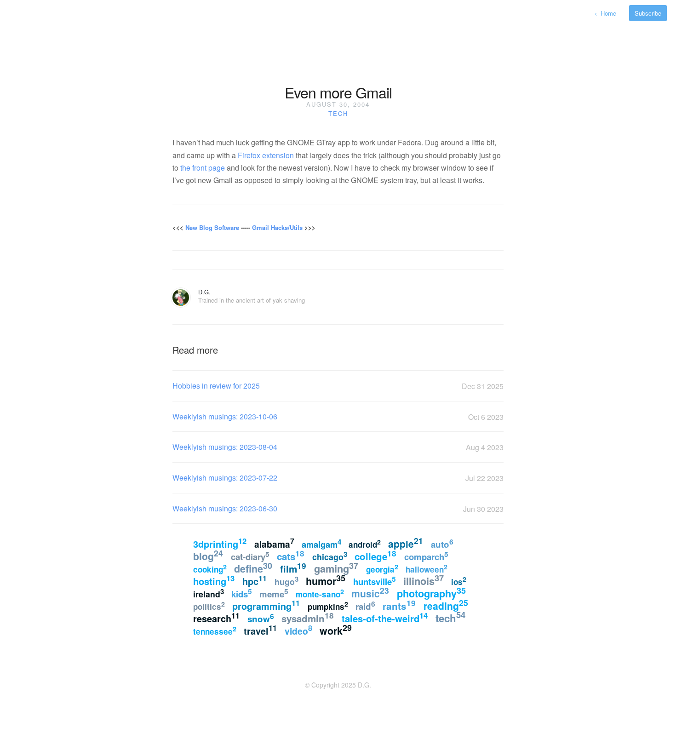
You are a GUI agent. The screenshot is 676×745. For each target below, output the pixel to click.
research (216, 617)
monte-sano (320, 593)
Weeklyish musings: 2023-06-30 (224, 508)
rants (399, 605)
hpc (254, 580)
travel (260, 630)
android (365, 544)
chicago (329, 555)
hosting (214, 580)
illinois (423, 580)
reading (446, 605)
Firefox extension (266, 155)
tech (338, 113)
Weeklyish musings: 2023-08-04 (224, 446)
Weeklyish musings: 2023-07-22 (224, 477)
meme (273, 593)
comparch (426, 556)
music (370, 592)
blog (208, 555)
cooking (210, 568)
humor (325, 580)
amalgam (321, 543)
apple (405, 542)
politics (209, 605)
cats (290, 555)
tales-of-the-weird (385, 617)
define (253, 568)
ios (458, 580)
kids (241, 593)
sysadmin (307, 617)
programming (266, 605)
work (336, 630)
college (375, 555)
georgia (382, 568)
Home (605, 13)
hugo (286, 580)
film (293, 567)
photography (431, 593)
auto (442, 543)
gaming (336, 568)
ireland (208, 593)
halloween (426, 568)
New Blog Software (212, 227)
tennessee (214, 630)
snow (260, 618)
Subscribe (648, 13)
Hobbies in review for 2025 (216, 385)
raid (365, 605)
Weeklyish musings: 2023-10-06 (224, 416)
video (298, 630)
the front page (202, 167)
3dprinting (219, 543)
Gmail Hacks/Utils (277, 227)
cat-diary (250, 556)
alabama (274, 543)
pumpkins (328, 605)
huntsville (374, 581)
